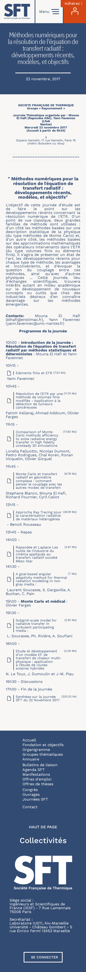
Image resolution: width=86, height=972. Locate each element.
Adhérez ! (73, 3)
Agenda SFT (33, 769)
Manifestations (36, 774)
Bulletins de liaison (40, 765)
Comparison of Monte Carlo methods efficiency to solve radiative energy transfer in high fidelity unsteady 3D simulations (37, 439)
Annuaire (30, 759)
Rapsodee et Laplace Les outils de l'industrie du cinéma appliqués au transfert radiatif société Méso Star (37, 554)
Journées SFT (35, 799)
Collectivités (43, 840)
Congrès (30, 789)
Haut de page (43, 827)
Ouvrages (31, 794)
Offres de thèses (37, 784)
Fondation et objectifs (43, 745)
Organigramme (36, 749)
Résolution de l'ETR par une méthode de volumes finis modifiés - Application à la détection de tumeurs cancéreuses (39, 400)
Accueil (29, 740)
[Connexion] (75, 11)
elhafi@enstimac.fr (24, 319)
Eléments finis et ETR (34, 373)
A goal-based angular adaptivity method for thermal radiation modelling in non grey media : (41, 579)
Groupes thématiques (42, 754)
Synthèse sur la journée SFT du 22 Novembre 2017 (38, 698)
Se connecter (44, 957)
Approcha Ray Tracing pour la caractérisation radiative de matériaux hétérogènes (39, 515)
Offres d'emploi (36, 779)
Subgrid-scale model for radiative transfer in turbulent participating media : (36, 625)
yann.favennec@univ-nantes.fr (35, 323)
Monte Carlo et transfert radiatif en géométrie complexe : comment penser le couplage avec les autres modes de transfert (39, 481)
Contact (30, 807)
